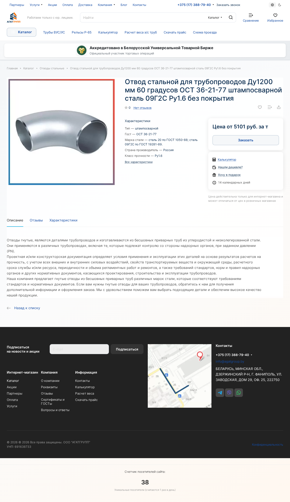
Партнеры (14, 393)
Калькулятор (227, 159)
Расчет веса (84, 393)
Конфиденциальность (267, 444)
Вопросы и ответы (55, 410)
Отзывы (36, 220)
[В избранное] (259, 107)
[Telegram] (220, 392)
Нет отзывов (143, 108)
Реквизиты (49, 387)
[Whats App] (238, 392)
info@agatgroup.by (230, 361)
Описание (15, 220)
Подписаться (127, 349)
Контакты (82, 381)
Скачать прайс (86, 400)
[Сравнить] (269, 107)
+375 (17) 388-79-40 (194, 5)
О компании (50, 381)
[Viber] (229, 392)
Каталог (13, 381)
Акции (12, 387)
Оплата (12, 400)
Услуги (12, 406)
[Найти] (230, 17)
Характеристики (63, 220)
